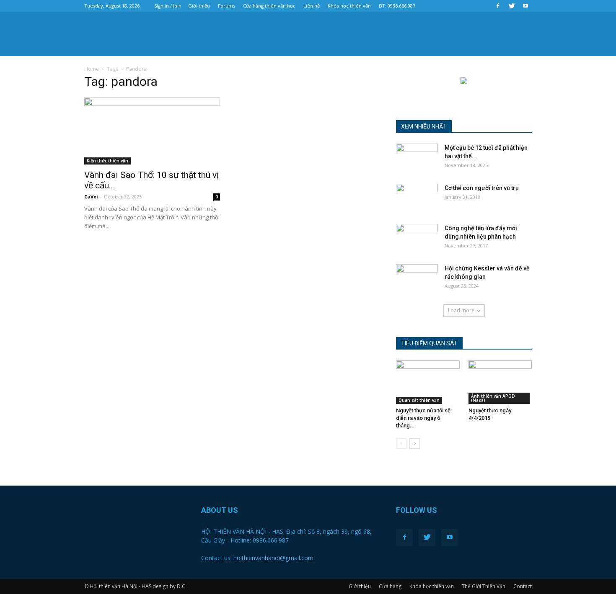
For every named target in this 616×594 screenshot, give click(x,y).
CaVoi (91, 196)
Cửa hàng (390, 586)
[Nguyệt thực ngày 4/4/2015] (500, 382)
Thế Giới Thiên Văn (483, 586)
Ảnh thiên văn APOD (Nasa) (493, 398)
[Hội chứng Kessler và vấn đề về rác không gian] (417, 278)
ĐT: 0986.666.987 (397, 6)
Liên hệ (311, 6)
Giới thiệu (199, 6)
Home (91, 68)
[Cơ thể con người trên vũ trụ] (417, 198)
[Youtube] (525, 6)
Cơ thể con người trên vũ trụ (482, 188)
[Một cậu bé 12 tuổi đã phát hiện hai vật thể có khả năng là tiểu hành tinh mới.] (417, 158)
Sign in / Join (167, 6)
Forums (226, 6)
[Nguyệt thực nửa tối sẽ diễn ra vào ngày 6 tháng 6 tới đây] (428, 382)
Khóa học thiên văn (349, 6)
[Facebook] (498, 6)
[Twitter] (511, 6)
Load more (461, 310)
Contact (522, 586)
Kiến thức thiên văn (107, 161)
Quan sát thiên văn (419, 400)
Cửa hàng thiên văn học (269, 6)
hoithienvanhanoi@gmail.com (273, 558)
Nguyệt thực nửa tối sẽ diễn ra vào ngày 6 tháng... (423, 418)
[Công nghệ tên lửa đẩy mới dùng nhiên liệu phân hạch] (417, 238)
